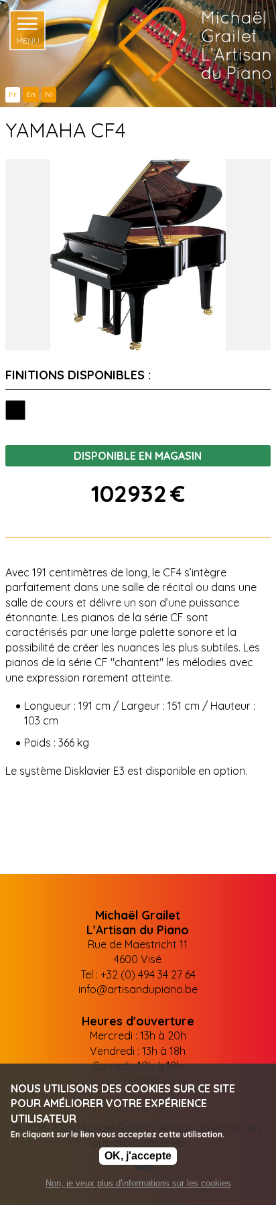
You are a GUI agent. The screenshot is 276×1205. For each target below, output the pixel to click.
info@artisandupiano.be (138, 989)
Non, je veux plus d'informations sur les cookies (138, 1183)
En (31, 94)
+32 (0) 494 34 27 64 (148, 974)
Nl (49, 94)
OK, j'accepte (138, 1155)
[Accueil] (181, 44)
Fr (13, 94)
